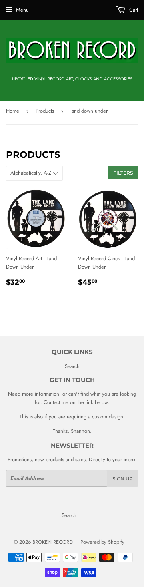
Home (12, 111)
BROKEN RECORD (52, 542)
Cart (133, 10)
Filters (123, 173)
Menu (22, 10)
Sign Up (122, 479)
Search (72, 366)
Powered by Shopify (102, 542)
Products (45, 111)
